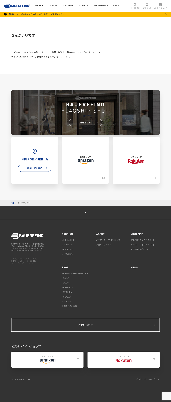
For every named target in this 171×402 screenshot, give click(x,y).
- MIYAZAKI (66, 296)
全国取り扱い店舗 (69, 306)
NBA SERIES (67, 249)
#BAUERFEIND (101, 6)
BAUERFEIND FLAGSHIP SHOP (75, 273)
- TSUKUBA (67, 292)
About (53, 6)
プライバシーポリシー (20, 379)
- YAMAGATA (67, 287)
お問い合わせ (85, 325)
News (134, 267)
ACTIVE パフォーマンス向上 (142, 244)
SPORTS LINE (68, 244)
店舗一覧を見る (34, 168)
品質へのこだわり (103, 244)
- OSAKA (65, 282)
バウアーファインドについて (108, 240)
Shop (116, 6)
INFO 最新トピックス (139, 249)
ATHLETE (83, 6)
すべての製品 (67, 254)
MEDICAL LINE (68, 240)
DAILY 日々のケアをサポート (143, 240)
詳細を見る (85, 122)
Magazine (68, 6)
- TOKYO (65, 278)
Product (40, 6)
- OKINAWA (66, 301)
